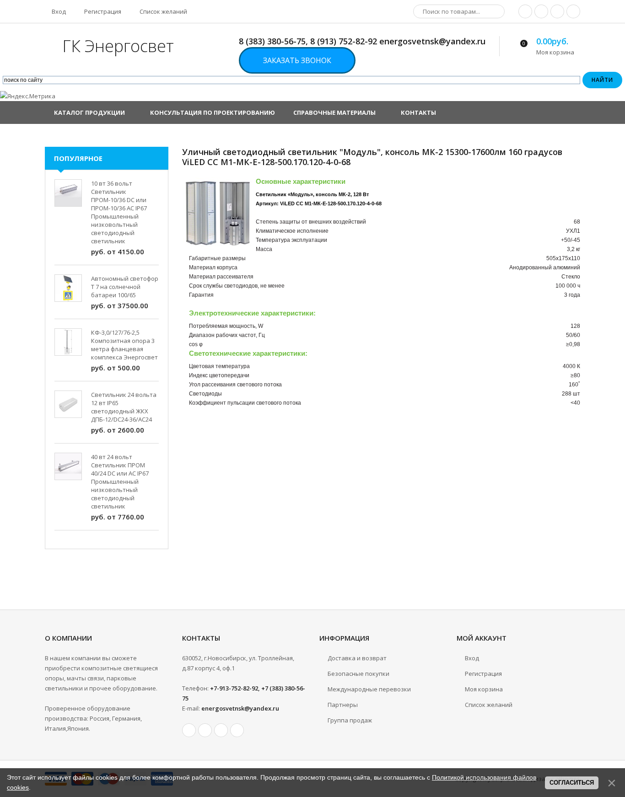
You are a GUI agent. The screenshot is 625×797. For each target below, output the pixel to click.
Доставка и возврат (357, 658)
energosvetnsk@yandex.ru (240, 708)
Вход (58, 11)
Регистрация (102, 11)
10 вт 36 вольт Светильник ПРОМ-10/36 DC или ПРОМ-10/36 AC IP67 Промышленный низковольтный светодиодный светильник (119, 212)
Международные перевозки (369, 689)
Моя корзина (484, 689)
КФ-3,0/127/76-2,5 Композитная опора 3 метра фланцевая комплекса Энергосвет (124, 344)
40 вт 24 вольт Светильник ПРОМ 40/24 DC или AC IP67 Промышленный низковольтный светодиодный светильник (120, 481)
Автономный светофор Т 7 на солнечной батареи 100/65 (124, 286)
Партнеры (343, 705)
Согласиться (572, 782)
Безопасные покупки (358, 673)
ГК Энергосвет (118, 46)
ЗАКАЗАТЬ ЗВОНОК (297, 60)
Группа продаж (350, 720)
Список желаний (162, 11)
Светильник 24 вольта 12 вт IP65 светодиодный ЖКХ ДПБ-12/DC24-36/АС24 (123, 406)
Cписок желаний (488, 705)
